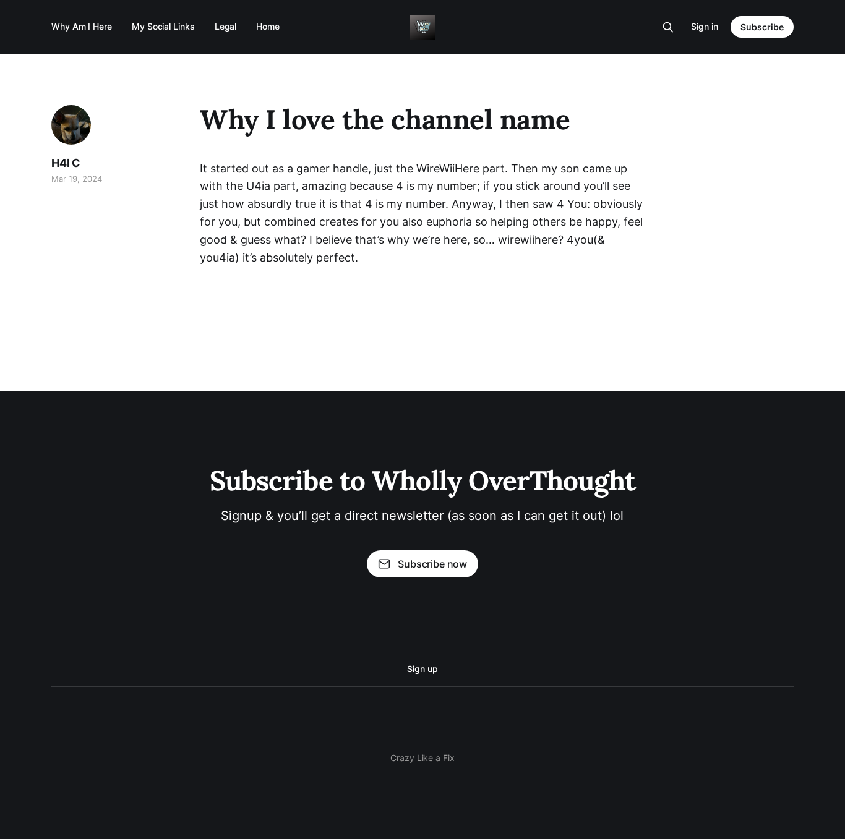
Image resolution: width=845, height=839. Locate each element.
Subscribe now (432, 564)
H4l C (65, 162)
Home (268, 26)
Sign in (704, 26)
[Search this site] (668, 27)
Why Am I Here (81, 26)
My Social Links (163, 26)
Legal (226, 26)
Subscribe (762, 27)
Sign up (422, 668)
